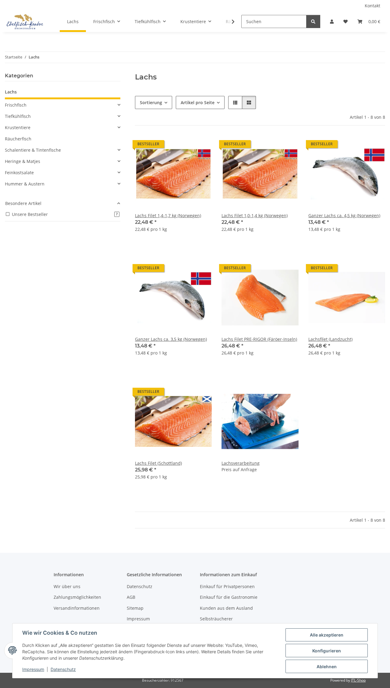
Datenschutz (63, 669)
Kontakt (372, 6)
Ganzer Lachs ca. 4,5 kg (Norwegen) (344, 215)
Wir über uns (67, 586)
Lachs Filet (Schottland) (158, 463)
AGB (131, 597)
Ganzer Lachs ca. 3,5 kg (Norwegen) (171, 339)
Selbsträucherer (216, 619)
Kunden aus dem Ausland (226, 608)
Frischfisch (16, 105)
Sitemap (135, 608)
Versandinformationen (77, 608)
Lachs (11, 92)
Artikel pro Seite (197, 102)
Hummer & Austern (24, 184)
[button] (332, 21)
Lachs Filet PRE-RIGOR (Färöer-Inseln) (259, 339)
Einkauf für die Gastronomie (228, 597)
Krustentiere (17, 127)
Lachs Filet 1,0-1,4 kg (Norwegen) (255, 215)
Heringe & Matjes (22, 161)
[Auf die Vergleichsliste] (185, 145)
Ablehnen (327, 666)
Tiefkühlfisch (18, 116)
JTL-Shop (358, 680)
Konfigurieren (326, 650)
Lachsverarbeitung (241, 463)
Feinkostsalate (19, 172)
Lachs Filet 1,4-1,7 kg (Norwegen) (168, 215)
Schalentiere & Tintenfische (33, 150)
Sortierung (151, 102)
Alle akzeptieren (326, 634)
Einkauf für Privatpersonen (227, 586)
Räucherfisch (18, 139)
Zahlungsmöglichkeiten (77, 597)
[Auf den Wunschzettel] (201, 145)
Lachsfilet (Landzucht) (330, 339)
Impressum (33, 669)
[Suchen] (313, 21)
